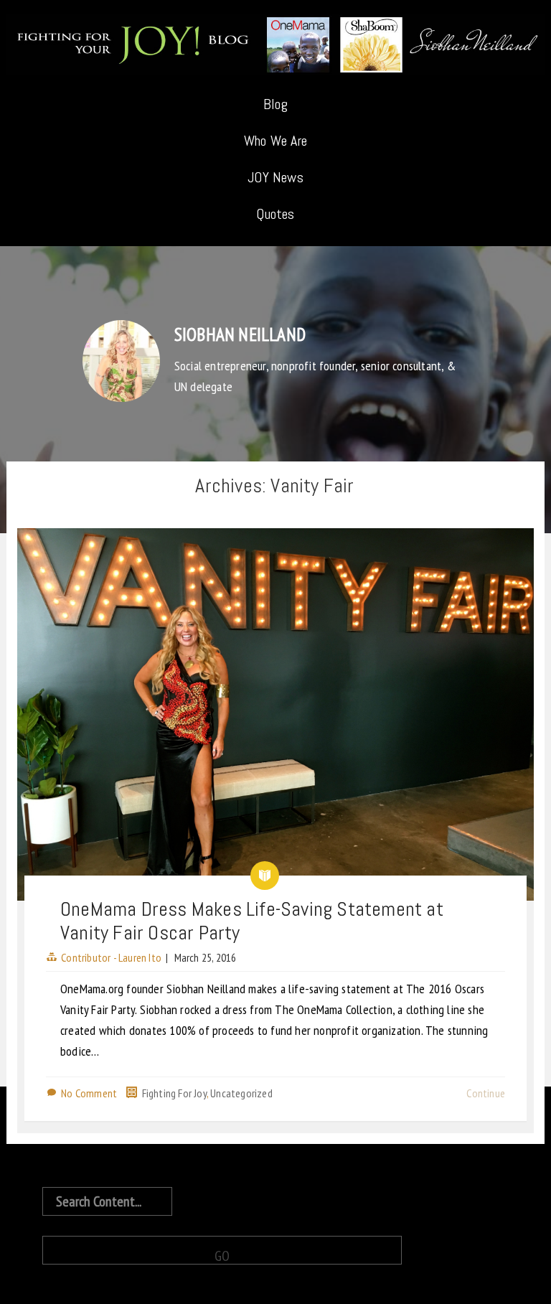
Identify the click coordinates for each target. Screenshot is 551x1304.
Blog (275, 104)
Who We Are (275, 140)
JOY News (275, 177)
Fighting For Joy (174, 1093)
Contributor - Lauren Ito (111, 957)
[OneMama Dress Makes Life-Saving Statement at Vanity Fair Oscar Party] (275, 714)
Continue (485, 1093)
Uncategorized (241, 1093)
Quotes (275, 214)
